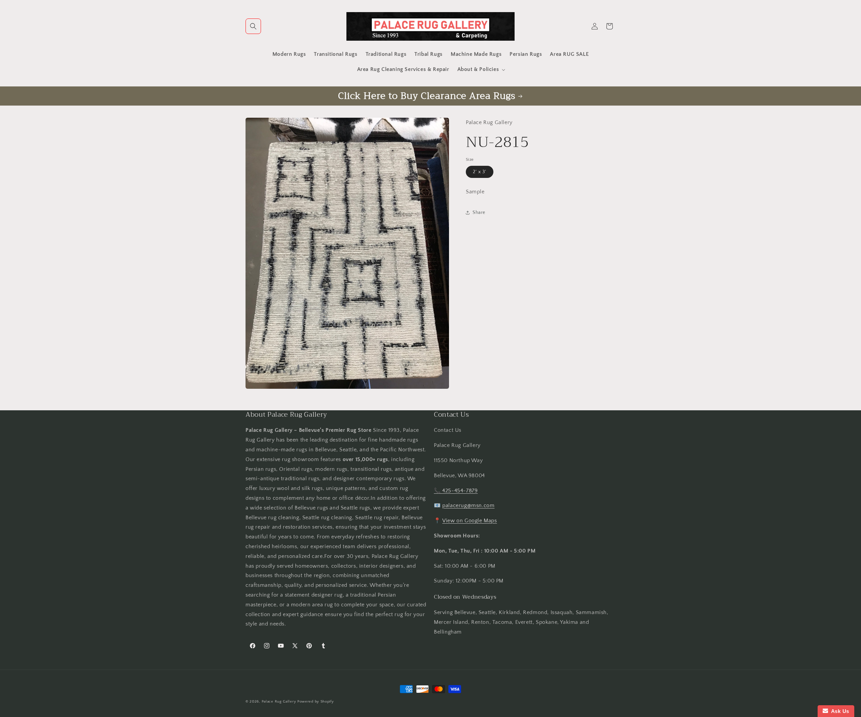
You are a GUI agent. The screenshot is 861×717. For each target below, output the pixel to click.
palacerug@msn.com (468, 505)
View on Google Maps (469, 521)
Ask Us (838, 711)
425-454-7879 (460, 491)
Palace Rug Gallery (279, 702)
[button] (253, 26)
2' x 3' (479, 172)
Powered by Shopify (315, 702)
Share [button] (479, 212)
